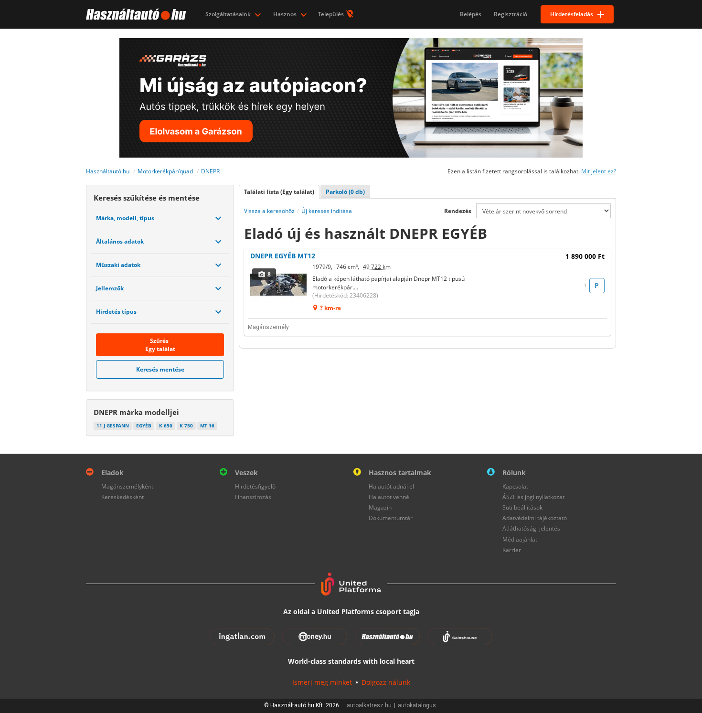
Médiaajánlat (519, 539)
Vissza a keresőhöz (269, 211)
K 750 (186, 425)
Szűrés (160, 345)
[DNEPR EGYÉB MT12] (279, 285)
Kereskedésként (122, 497)
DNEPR (210, 171)
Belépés (470, 14)
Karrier (511, 550)
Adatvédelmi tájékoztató (534, 518)
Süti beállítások (522, 507)
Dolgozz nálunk (386, 682)
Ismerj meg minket (322, 682)
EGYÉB (143, 425)
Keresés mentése (160, 369)
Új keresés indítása (326, 211)
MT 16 (207, 425)
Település (331, 14)
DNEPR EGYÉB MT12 (282, 255)
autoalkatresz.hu (369, 705)
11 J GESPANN (112, 425)
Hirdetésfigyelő (255, 486)
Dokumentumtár (391, 518)
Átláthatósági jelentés (531, 528)
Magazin (380, 507)
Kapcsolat (515, 486)
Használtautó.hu (107, 171)
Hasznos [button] (285, 14)
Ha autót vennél (390, 497)
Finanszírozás (253, 497)
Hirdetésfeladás (571, 14)
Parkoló (345, 192)
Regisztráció (510, 14)
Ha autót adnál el (391, 486)
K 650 (165, 425)
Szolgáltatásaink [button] (228, 14)
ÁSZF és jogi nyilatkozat (533, 497)
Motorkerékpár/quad (165, 171)
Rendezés (457, 211)
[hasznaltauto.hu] (135, 14)
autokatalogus (417, 705)
